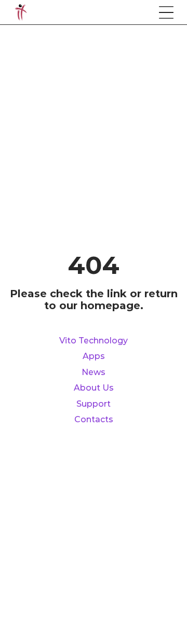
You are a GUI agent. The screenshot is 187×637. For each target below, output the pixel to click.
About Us (94, 388)
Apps (94, 356)
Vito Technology (93, 340)
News (93, 372)
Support (93, 404)
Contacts (93, 419)
